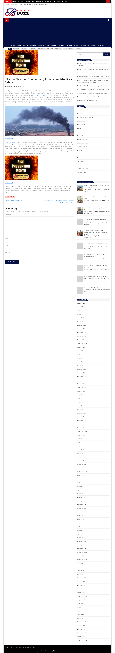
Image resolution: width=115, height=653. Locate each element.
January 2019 (81, 625)
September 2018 (82, 640)
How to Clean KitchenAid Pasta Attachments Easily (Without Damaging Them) (40, 1)
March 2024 (80, 409)
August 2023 (81, 435)
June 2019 (80, 607)
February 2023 (81, 457)
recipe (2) (79, 48)
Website (7, 252)
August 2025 (81, 347)
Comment (8, 215)
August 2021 (81, 519)
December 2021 (81, 504)
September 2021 (82, 515)
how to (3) (58, 48)
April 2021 (80, 534)
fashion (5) (17, 48)
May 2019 (80, 611)
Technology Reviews (83, 168)
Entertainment (51, 45)
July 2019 (80, 603)
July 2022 (80, 479)
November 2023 (82, 424)
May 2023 (80, 446)
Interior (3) (42, 48)
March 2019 (80, 618)
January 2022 (81, 501)
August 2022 (81, 475)
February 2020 (81, 578)
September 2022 (82, 471)
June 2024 (80, 398)
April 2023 (80, 449)
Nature (79, 154)
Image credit (9, 139)
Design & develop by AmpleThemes (24, 647)
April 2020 (80, 570)
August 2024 (81, 391)
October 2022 (81, 468)
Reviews (79, 157)
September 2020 (82, 559)
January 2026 (81, 328)
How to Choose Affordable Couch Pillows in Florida (92, 69)
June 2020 (80, 567)
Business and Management (85, 117)
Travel (93, 45)
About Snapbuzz (27, 4)
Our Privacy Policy (43, 4)
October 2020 (81, 556)
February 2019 (81, 622)
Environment (81, 124)
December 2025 (81, 332)
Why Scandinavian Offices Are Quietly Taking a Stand (93, 76)
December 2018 (81, 629)
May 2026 (80, 314)
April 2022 (80, 490)
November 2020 (82, 552)
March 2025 (80, 365)
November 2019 (82, 589)
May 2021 (80, 530)
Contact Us (35, 4)
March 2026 (80, 321)
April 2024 (80, 405)
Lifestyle (79, 150)
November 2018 (82, 633)
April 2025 (80, 361)
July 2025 (80, 350)
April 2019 (80, 614)
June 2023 (80, 442)
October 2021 (81, 512)
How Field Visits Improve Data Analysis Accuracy (91, 86)
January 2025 (81, 372)
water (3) (50, 48)
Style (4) (25, 48)
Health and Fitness (82, 139)
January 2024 (81, 416)
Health (69, 45)
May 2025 (80, 358)
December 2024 (81, 376)
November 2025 (82, 336)
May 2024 (80, 402)
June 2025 (80, 354)
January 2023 (81, 460)
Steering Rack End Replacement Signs (88, 100)
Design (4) (33, 48)
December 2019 (81, 585)
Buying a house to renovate (13, 200)
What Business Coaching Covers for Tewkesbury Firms (93, 89)
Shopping (80, 161)
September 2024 (82, 387)
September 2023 (82, 431)
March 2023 (80, 453)
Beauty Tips (80, 113)
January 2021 (81, 545)
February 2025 (81, 369)
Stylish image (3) (68, 48)
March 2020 (80, 574)
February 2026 (81, 325)
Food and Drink (81, 132)
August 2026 (81, 303)
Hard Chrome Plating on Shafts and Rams (89, 96)
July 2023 (80, 438)
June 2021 (80, 526)
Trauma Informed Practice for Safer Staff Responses (92, 93)
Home (21, 4)
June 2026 (80, 310)
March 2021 (80, 537)
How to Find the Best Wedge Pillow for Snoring (91, 73)
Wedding (101, 45)
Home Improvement (10, 196)
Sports (79, 165)
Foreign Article (81, 135)
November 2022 (82, 464)
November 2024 (82, 380)
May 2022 (80, 486)
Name (7, 238)
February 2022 (81, 497)
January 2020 (81, 581)
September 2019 (82, 596)
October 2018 (81, 636)
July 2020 (80, 563)
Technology (84, 45)
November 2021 (82, 508)
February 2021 (81, 541)
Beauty (25, 45)
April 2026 (80, 317)
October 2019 (81, 592)
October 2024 (81, 383)
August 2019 (81, 600)
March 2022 (80, 493)
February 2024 (81, 413)
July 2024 (80, 394)
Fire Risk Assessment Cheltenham (45, 95)
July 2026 (80, 306)
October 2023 (81, 427)
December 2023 (81, 420)
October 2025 (81, 339)
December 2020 (81, 548)
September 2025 (82, 343)
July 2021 (80, 523)
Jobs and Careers (82, 146)
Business (33, 45)
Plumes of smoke (10, 142)
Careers (41, 45)
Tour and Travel (82, 172)
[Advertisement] (58, 31)
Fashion (61, 45)
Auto (19, 45)
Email (7, 245)
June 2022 (80, 482)
